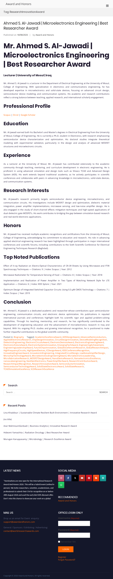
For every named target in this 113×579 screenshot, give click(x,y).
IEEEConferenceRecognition (75, 350)
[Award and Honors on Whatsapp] (61, 485)
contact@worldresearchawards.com (21, 531)
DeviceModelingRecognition (93, 339)
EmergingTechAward (67, 345)
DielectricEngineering (14, 342)
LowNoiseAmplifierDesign (92, 353)
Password (68, 529)
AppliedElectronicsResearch (17, 339)
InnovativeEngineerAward (16, 353)
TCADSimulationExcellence (17, 369)
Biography (19, 337)
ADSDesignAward (70, 337)
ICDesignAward (53, 350)
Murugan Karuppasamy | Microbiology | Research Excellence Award (37, 439)
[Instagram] (61, 478)
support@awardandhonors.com (19, 521)
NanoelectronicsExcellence (87, 358)
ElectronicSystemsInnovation (42, 345)
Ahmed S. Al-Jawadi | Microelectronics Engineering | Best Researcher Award (56, 26)
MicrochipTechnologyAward (17, 355)
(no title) (8, 419)
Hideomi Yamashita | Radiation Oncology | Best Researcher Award (36, 432)
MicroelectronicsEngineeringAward (49, 355)
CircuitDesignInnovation (67, 339)
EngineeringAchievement (91, 345)
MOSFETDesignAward (40, 358)
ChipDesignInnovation (43, 339)
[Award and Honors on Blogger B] (96, 478)
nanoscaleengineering (14, 361)
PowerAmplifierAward (57, 361)
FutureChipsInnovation (45, 347)
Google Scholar (28, 114)
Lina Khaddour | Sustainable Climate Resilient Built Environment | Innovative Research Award (50, 412)
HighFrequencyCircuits (15, 350)
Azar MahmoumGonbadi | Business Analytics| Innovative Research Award (40, 425)
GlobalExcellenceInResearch (71, 347)
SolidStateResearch (74, 366)
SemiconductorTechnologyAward (20, 366)
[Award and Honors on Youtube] (82, 478)
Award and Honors (18, 4)
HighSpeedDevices (36, 350)
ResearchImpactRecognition (17, 363)
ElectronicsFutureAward (15, 345)
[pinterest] (89, 478)
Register (62, 557)
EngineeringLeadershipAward (18, 347)
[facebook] (68, 478)
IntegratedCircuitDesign (67, 353)
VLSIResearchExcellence (42, 369)
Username (68, 518)
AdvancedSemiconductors (93, 337)
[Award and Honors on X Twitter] (75, 478)
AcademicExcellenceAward (48, 337)
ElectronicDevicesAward (62, 342)
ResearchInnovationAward (45, 363)
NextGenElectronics (36, 361)
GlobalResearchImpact (97, 347)
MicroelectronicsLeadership (81, 355)
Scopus (7, 114)
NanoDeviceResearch (62, 358)
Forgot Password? (66, 559)
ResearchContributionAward (83, 361)
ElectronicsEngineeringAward (89, 342)
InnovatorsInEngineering (42, 353)
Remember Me (68, 541)
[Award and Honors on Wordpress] (103, 478)
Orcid (16, 114)
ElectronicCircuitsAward (37, 342)
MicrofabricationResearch (16, 358)
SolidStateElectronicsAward (50, 366)
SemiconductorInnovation (71, 363)
